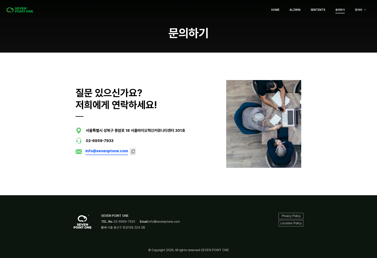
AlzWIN (295, 9)
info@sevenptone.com (106, 151)
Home (275, 9)
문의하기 (340, 9)
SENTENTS (318, 9)
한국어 (358, 9)
